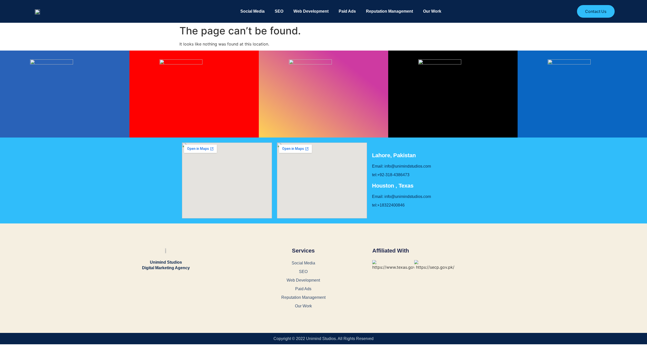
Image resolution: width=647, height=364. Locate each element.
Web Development (311, 11)
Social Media (252, 11)
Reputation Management (389, 11)
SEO (279, 11)
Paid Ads (347, 11)
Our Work (432, 11)
